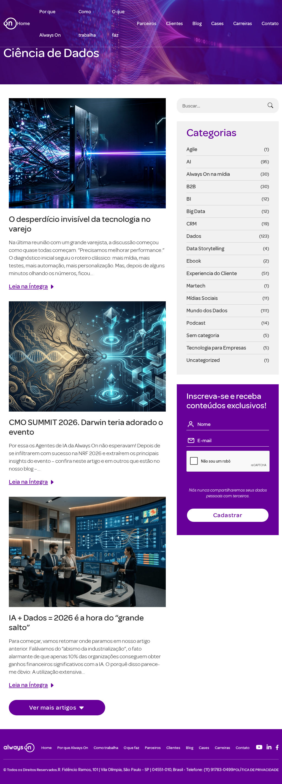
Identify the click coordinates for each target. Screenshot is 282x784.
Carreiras (242, 23)
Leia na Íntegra (28, 286)
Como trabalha (106, 747)
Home (23, 23)
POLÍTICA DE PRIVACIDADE (256, 769)
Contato (270, 23)
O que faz (131, 747)
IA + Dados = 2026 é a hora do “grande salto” (76, 622)
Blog (197, 23)
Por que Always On (72, 747)
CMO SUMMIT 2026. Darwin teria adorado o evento (86, 427)
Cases (217, 23)
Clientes (174, 23)
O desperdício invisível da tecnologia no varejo (80, 223)
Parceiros (146, 23)
